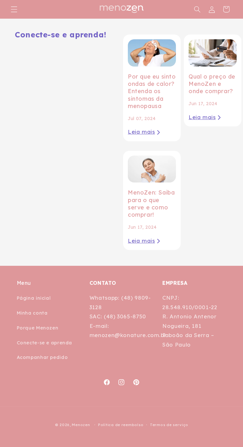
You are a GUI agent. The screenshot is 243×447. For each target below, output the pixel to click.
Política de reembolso (120, 424)
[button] (14, 9)
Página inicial (34, 298)
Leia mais (141, 131)
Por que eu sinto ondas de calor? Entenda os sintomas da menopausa (152, 91)
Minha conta (32, 313)
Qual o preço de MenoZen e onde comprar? (212, 84)
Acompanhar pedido (42, 357)
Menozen (81, 424)
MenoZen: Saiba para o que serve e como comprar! (151, 203)
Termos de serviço (169, 424)
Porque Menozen (38, 328)
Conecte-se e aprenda (44, 343)
